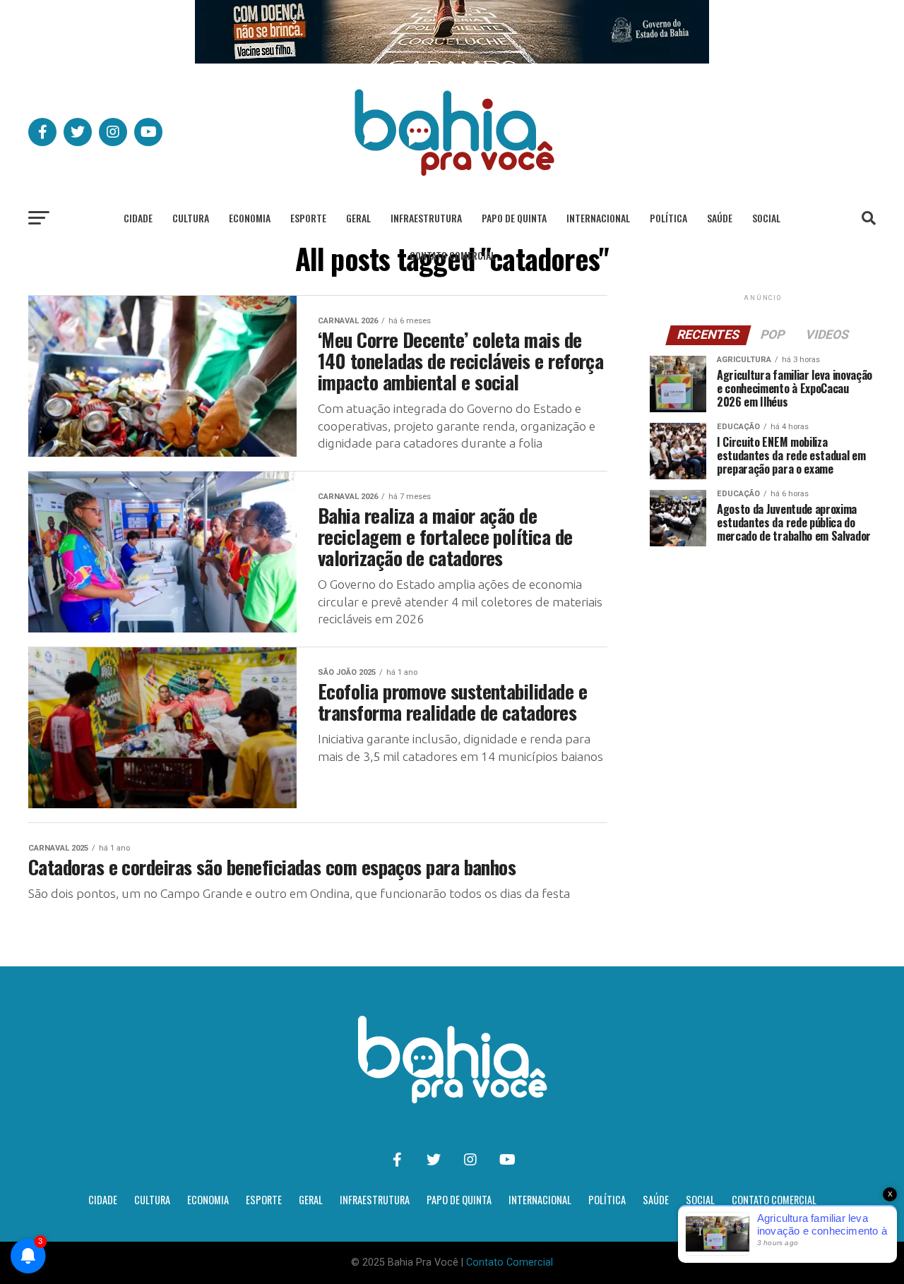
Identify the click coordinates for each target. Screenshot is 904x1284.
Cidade (138, 217)
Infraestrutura (426, 217)
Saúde (719, 217)
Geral (358, 217)
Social (766, 217)
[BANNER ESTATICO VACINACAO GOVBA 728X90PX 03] (452, 59)
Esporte (308, 217)
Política (668, 217)
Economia (249, 217)
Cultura (190, 217)
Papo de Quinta (514, 217)
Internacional (598, 217)
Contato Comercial (452, 255)
